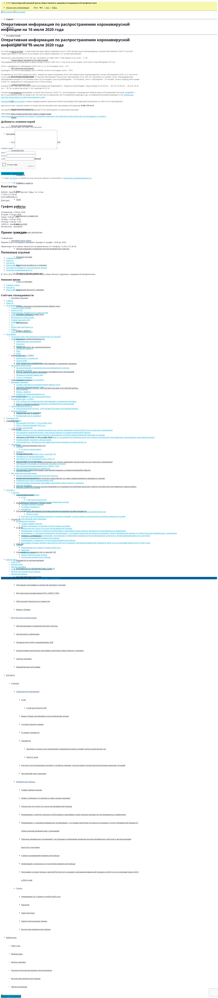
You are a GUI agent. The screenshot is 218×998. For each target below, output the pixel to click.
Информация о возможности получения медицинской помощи (48, 864)
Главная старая (13, 285)
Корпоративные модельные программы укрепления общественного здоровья (50, 650)
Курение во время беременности (30, 339)
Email (3, 156)
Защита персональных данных (34, 921)
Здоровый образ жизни (21, 240)
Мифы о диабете (23, 392)
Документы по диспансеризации (30, 560)
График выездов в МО (20, 320)
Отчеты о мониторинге (31, 449)
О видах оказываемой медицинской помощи (40, 855)
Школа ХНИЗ (21, 224)
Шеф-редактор (24, 114)
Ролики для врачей (24, 428)
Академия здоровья (19, 298)
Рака (18, 351)
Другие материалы (19, 987)
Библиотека (11, 937)
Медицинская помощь (25, 782)
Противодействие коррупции (28, 577)
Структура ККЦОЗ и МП (36, 708)
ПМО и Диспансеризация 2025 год (30, 445)
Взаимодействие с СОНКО (22, 399)
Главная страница (14, 258)
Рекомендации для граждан (13, 101)
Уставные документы (30, 732)
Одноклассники (42, 578)
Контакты (10, 675)
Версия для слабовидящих (17, 7)
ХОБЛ (18, 199)
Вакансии (25, 905)
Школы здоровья (18, 962)
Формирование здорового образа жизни (33, 440)
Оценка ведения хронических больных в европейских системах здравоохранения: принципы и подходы (60, 478)
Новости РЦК (17, 310)
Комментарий (7, 148)
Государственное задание (32, 724)
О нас (23, 700)
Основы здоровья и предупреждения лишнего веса (38, 306)
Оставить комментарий (41, 114)
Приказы (19, 451)
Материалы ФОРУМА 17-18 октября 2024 (34, 423)
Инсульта (20, 344)
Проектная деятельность (22, 327)
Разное (19, 888)
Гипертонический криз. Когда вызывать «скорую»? (84, 116)
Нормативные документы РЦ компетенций (29, 60)
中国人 (54, 7)
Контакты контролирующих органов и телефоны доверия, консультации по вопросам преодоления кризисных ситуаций (73, 765)
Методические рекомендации (24, 618)
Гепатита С (21, 356)
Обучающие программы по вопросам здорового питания (41, 585)
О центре (15, 683)
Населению (11, 334)
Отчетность (16, 322)
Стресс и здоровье (24, 281)
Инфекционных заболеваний (28, 341)
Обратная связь (13, 265)
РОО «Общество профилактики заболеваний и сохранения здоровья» (46, 363)
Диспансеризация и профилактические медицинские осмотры (42, 249)
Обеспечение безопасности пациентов (33, 601)
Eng (47, 7)
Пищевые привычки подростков (30, 387)
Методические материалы (22, 68)
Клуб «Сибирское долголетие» (29, 232)
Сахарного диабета (24, 183)
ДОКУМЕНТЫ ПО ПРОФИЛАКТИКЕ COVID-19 (35, 459)
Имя (3, 153)
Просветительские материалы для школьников (31, 970)
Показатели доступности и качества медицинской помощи (46, 806)
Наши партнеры (28, 913)
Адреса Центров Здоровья (27, 413)
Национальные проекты (21, 406)
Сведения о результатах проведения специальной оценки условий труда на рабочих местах (66, 749)
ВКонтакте (55, 578)
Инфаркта (20, 346)
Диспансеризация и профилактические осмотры (37, 626)
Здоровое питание (24, 257)
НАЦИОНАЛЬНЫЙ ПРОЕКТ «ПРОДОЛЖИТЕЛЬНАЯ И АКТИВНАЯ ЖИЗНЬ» (47, 388)
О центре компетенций (21, 308)
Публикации (16, 420)
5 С (12, 324)
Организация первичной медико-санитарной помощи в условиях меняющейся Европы (53, 470)
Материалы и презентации (22, 317)
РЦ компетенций (13, 35)
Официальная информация (27, 691)
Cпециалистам (12, 418)
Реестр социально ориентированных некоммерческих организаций (45, 404)
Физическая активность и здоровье (31, 265)
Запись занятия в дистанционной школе (33, 347)
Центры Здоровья (19, 411)
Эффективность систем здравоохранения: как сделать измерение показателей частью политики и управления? (64, 462)
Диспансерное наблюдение (27, 634)
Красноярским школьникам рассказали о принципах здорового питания (32, 116)
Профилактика (17, 150)
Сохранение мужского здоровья (30, 290)
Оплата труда (32, 757)
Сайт (3, 159)
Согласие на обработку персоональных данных (26, 267)
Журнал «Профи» (23, 609)
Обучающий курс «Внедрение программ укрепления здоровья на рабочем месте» (51, 442)
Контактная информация (22, 126)
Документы (16, 519)
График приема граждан (31, 790)
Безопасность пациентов (27, 216)
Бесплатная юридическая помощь (36, 929)
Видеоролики (17, 954)
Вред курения (22, 322)
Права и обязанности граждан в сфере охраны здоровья (45, 798)
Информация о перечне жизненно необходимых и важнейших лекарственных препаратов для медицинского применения (73, 814)
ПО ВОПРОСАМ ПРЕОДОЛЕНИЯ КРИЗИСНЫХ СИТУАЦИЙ (35, 336)
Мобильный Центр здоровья (28, 416)
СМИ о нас (15, 946)
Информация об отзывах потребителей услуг (41, 896)
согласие (13, 178)
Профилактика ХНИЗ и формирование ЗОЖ (34, 642)
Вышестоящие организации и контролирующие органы (45, 716)
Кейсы (13, 117)
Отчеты (19, 447)
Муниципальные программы (28, 667)
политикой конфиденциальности (77, 178)
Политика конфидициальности (19, 270)
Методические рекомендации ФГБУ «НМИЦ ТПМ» (37, 593)
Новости (14, 114)
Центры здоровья (24, 659)
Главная (9, 19)
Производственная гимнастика (29, 375)
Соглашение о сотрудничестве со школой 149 (36, 552)
